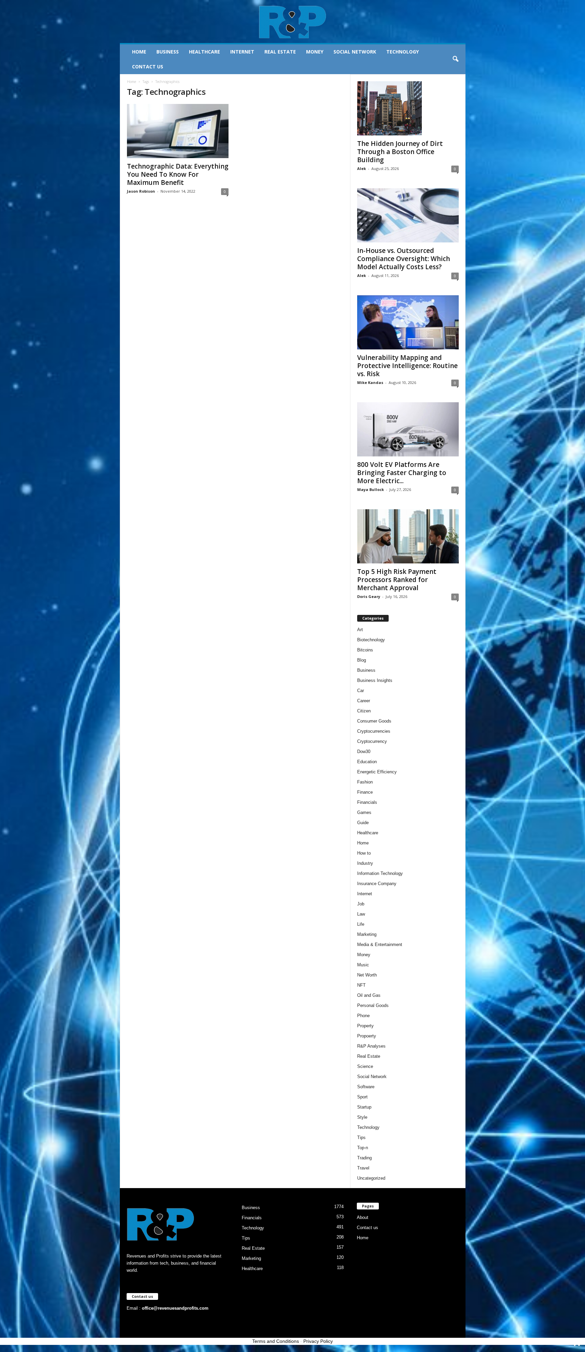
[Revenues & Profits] (292, 21)
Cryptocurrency (372, 741)
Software (365, 1086)
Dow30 (363, 751)
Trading (364, 1157)
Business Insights (374, 680)
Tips (361, 1137)
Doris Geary (368, 596)
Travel (363, 1168)
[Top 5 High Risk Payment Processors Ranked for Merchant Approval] (408, 536)
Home (139, 51)
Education (367, 761)
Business (167, 51)
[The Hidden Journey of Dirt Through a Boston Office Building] (408, 108)
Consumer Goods (374, 721)
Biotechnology (371, 639)
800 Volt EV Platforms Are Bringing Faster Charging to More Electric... (401, 472)
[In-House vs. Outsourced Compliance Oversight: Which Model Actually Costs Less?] (408, 215)
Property (365, 1025)
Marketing (366, 934)
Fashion (365, 782)
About (362, 1217)
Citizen (364, 710)
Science (365, 1066)
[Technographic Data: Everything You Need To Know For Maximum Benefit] (178, 131)
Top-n (362, 1147)
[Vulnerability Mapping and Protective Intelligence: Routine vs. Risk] (408, 322)
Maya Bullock (370, 489)
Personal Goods (373, 1005)
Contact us (147, 66)
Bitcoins (365, 649)
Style (362, 1117)
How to (364, 853)
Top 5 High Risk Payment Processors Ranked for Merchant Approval (396, 579)
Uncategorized (371, 1178)
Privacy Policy (318, 1341)
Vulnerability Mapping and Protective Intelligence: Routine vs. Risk (407, 365)
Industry (365, 863)
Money (314, 51)
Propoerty (366, 1035)
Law (361, 914)
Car (360, 690)
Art (360, 629)
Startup (364, 1107)
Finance (365, 792)
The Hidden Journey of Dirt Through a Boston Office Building (400, 151)
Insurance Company (376, 883)
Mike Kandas (370, 382)
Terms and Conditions (275, 1341)
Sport (362, 1096)
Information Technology (380, 873)
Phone (363, 1015)
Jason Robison (141, 191)
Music (363, 964)
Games (364, 812)
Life (360, 924)
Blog (361, 660)
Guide (363, 822)
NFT (361, 985)
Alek (361, 168)
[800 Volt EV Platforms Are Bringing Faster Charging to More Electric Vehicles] (408, 429)
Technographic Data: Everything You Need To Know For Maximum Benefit (178, 174)
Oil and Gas (369, 995)
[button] (455, 59)
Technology (402, 51)
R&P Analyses (371, 1046)
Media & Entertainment (379, 944)
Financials (367, 802)
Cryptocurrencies (373, 731)
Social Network (354, 51)
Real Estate (280, 51)
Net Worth (367, 975)
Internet (242, 51)
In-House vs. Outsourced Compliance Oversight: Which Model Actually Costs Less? (403, 258)
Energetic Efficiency (377, 771)
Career (363, 700)
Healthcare (204, 51)
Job (360, 903)
